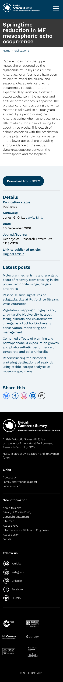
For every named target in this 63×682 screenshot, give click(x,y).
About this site (12, 508)
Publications (21, 50)
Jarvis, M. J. (34, 217)
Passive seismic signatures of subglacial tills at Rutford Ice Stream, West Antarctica (31, 299)
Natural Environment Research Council (28, 445)
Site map (8, 521)
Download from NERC (23, 181)
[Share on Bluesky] (6, 395)
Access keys (10, 525)
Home (6, 50)
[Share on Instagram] (23, 395)
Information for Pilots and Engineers (26, 530)
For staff (8, 539)
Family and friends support (20, 481)
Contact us (10, 477)
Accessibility (10, 534)
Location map (11, 486)
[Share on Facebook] (15, 395)
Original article (13, 254)
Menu (56, 8)
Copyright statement (16, 516)
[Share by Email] (41, 395)
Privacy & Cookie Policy (17, 512)
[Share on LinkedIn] (32, 395)
